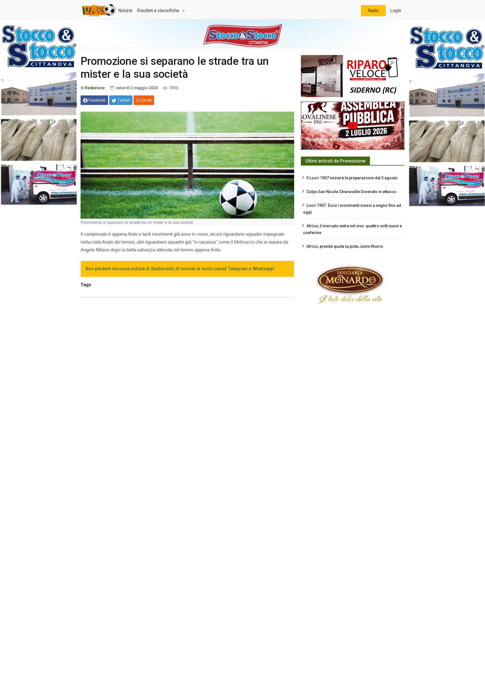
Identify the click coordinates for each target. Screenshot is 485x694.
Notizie (125, 10)
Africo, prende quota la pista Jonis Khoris (344, 246)
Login (395, 10)
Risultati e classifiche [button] (158, 10)
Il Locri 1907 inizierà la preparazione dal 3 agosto (352, 178)
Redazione (95, 88)
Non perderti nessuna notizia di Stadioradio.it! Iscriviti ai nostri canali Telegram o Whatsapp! (179, 268)
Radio (373, 10)
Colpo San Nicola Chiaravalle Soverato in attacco (351, 191)
